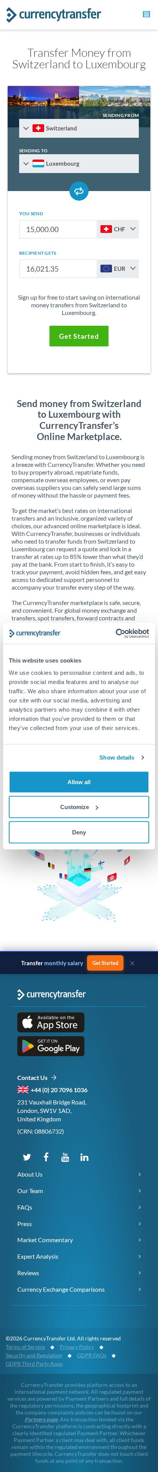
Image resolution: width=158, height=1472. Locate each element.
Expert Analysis (37, 1256)
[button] (145, 15)
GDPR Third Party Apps (34, 1363)
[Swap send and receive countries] (79, 191)
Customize (74, 807)
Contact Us (34, 1077)
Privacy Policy (77, 1346)
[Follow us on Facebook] (46, 1156)
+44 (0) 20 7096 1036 (59, 1089)
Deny (79, 832)
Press (24, 1223)
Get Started (105, 963)
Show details (116, 757)
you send (31, 213)
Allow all (79, 781)
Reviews (28, 1272)
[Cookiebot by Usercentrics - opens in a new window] (115, 633)
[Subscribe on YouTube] (65, 1156)
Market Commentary (45, 1239)
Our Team (30, 1190)
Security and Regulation (34, 1355)
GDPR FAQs (91, 1355)
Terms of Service (25, 1346)
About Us (30, 1174)
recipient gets (37, 253)
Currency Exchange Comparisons (61, 1289)
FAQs (24, 1207)
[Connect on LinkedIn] (84, 1156)
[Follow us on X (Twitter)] (26, 1156)
